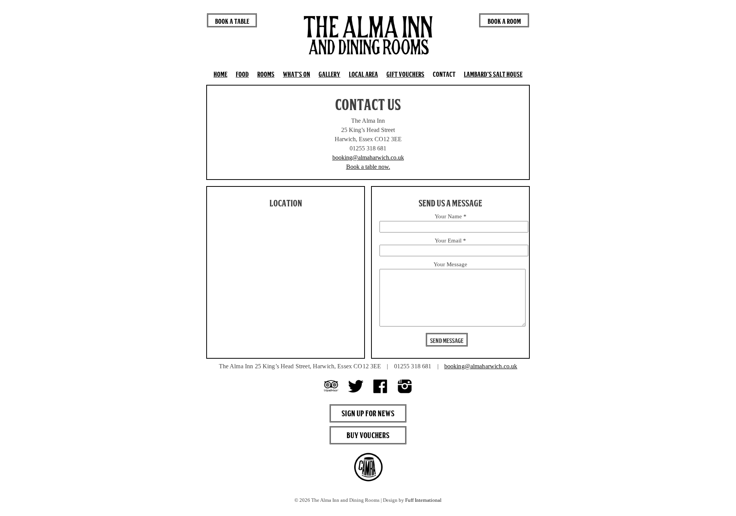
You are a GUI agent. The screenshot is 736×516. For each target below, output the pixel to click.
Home (220, 74)
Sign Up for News (368, 413)
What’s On (296, 74)
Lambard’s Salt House (493, 74)
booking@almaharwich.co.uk (368, 157)
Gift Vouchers (405, 74)
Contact (444, 74)
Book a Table (232, 21)
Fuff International (423, 500)
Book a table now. (368, 166)
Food (242, 74)
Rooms (265, 74)
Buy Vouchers (368, 435)
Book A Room (504, 21)
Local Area (363, 74)
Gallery (329, 74)
